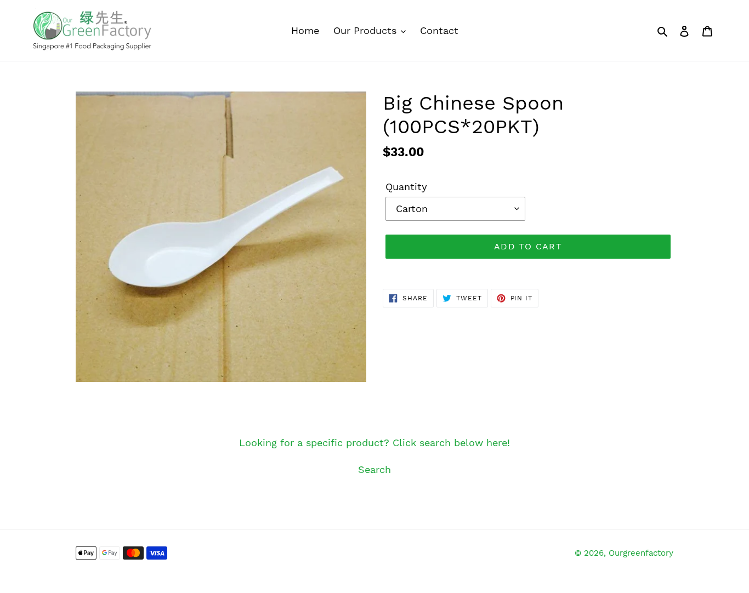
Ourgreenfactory (641, 553)
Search (374, 469)
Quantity (406, 186)
